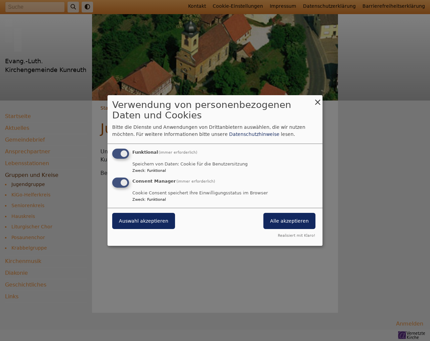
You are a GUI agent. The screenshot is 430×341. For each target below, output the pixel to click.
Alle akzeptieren (289, 221)
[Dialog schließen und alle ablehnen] (317, 99)
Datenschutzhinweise (254, 134)
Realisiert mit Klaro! (296, 235)
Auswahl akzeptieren (143, 221)
